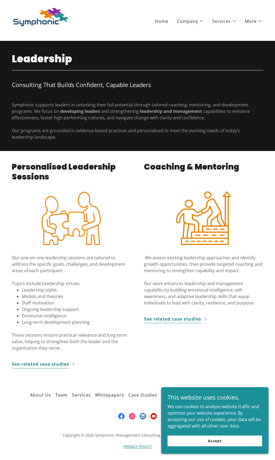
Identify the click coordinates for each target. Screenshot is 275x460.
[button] (190, 21)
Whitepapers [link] (109, 395)
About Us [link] (40, 395)
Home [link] (161, 21)
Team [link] (61, 395)
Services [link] (81, 395)
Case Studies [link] (142, 395)
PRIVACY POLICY (137, 446)
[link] (41, 20)
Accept (215, 440)
